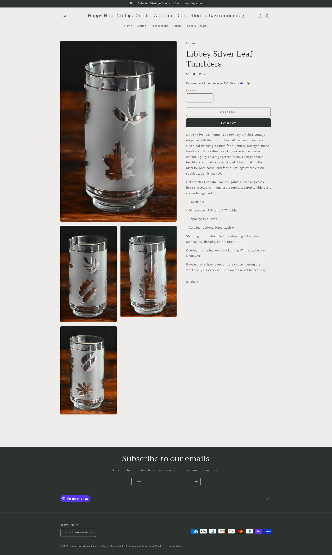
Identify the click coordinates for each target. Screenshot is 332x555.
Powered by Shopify (152, 546)
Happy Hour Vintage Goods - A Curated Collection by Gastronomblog (105, 546)
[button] (64, 15)
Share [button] (194, 281)
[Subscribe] (196, 481)
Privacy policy (173, 546)
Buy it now (228, 122)
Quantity (191, 90)
